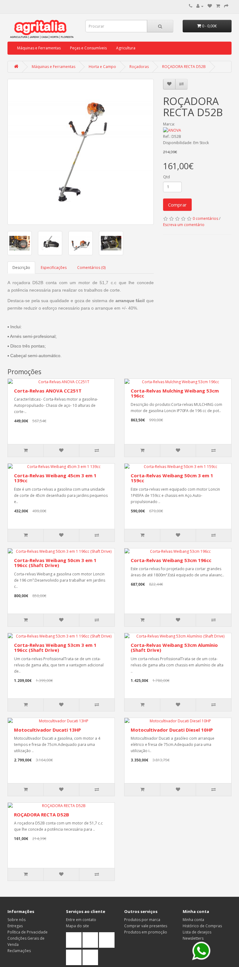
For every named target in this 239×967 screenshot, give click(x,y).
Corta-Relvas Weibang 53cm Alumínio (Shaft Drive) (174, 647)
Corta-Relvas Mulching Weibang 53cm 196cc (175, 393)
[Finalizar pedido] (226, 6)
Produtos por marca (142, 919)
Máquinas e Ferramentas (39, 48)
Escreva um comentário (183, 224)
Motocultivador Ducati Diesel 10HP (172, 730)
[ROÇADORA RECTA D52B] (80, 152)
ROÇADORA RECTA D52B (184, 66)
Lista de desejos (197, 932)
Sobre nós (16, 919)
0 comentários (205, 218)
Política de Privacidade (27, 932)
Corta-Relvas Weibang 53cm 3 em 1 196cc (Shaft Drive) (55, 647)
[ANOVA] (197, 130)
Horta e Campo (102, 66)
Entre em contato (81, 919)
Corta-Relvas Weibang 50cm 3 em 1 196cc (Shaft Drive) (55, 563)
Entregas (15, 925)
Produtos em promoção (145, 932)
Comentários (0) (91, 267)
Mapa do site (77, 925)
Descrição (21, 267)
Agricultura (125, 48)
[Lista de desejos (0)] (210, 6)
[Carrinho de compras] (218, 6)
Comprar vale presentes (145, 925)
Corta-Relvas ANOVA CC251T (48, 391)
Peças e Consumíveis (88, 48)
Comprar (177, 205)
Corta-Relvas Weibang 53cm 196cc (171, 560)
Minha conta (193, 919)
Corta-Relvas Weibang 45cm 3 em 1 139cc (55, 478)
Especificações (54, 267)
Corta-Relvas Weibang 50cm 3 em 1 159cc (172, 478)
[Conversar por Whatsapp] (201, 951)
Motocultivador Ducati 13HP (47, 730)
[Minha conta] (200, 6)
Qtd (166, 176)
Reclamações (19, 950)
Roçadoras (139, 66)
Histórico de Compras (202, 925)
